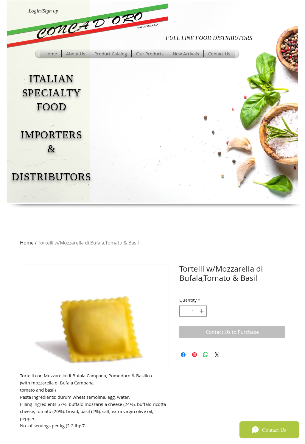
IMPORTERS (52, 135)
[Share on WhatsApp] (205, 354)
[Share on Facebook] (183, 354)
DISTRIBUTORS (51, 177)
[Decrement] (184, 311)
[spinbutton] (193, 311)
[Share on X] (217, 354)
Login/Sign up (43, 11)
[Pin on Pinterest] (194, 354)
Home (27, 242)
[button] (149, 53)
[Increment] (202, 311)
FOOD (52, 107)
